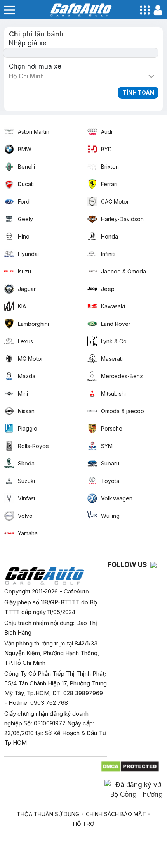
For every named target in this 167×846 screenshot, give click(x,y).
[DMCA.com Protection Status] (131, 764)
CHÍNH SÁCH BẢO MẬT (116, 814)
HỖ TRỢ (83, 823)
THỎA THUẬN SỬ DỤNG (48, 814)
